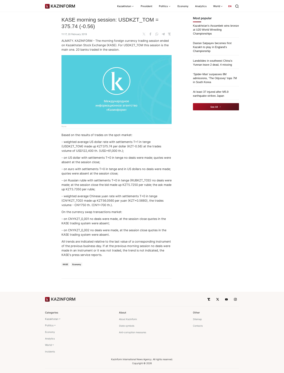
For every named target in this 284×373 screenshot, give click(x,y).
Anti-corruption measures (132, 332)
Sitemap (197, 319)
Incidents (50, 351)
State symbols (126, 325)
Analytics (201, 6)
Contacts (198, 325)
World (48, 345)
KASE (65, 264)
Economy (183, 6)
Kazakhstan (51, 319)
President (146, 6)
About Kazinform (128, 319)
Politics (49, 325)
